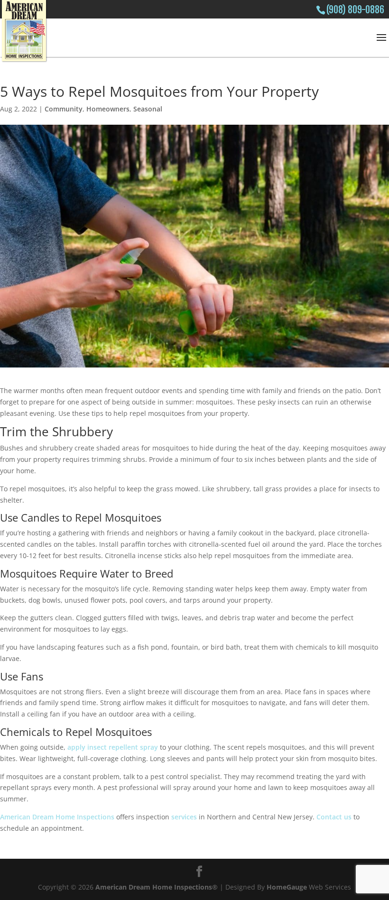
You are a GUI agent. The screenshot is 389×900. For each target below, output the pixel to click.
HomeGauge (287, 886)
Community (64, 108)
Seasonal (147, 108)
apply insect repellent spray (112, 747)
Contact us (334, 816)
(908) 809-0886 (355, 10)
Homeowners (108, 108)
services (184, 816)
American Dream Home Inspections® (156, 886)
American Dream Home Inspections (57, 816)
